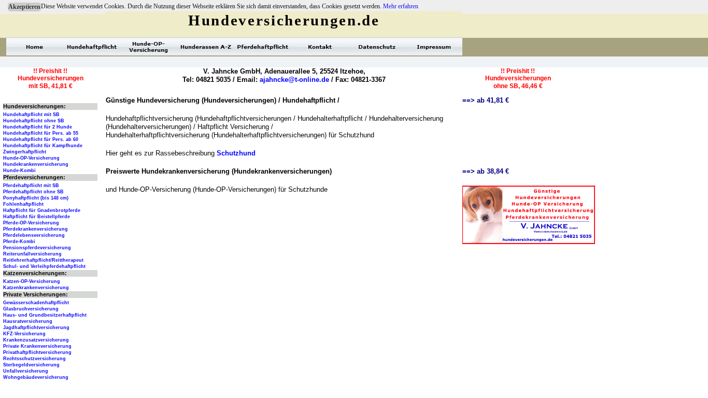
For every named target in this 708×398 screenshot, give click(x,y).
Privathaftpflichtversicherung (37, 352)
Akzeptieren (24, 6)
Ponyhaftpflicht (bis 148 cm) (35, 198)
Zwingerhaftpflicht (24, 151)
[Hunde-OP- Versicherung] (148, 46)
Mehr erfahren (400, 6)
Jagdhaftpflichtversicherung (36, 327)
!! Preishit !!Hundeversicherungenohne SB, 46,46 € (518, 78)
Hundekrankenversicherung (35, 164)
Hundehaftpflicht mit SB (31, 114)
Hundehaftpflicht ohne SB (33, 120)
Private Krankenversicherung (37, 346)
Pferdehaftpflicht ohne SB (33, 191)
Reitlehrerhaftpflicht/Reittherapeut (43, 260)
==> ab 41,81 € (485, 100)
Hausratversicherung (27, 321)
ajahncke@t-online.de (294, 79)
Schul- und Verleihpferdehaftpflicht (44, 266)
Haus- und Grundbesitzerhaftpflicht (45, 315)
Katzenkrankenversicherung (36, 287)
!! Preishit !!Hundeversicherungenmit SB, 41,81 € (50, 78)
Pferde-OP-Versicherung (31, 222)
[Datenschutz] (376, 46)
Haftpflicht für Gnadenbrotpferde (41, 210)
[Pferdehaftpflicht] (262, 46)
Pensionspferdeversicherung (37, 247)
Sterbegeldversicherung (31, 364)
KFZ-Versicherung (24, 333)
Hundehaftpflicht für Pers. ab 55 (40, 133)
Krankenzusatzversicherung (36, 340)
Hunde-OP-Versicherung (31, 158)
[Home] (34, 46)
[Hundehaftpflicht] (91, 46)
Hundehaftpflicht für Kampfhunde (42, 145)
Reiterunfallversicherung (32, 254)
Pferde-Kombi (19, 241)
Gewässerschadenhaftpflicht (36, 302)
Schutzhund (236, 153)
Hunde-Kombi (19, 170)
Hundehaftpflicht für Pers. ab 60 (40, 139)
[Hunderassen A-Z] (205, 46)
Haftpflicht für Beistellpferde (36, 216)
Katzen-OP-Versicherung (31, 281)
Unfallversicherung (25, 371)
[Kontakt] (319, 46)
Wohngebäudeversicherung (35, 377)
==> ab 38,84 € (485, 171)
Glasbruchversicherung (31, 308)
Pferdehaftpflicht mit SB (31, 185)
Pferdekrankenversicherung (35, 229)
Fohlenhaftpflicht (23, 204)
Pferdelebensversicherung (34, 235)
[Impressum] (433, 46)
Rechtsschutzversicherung (34, 358)
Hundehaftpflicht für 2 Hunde (37, 127)
